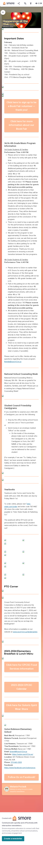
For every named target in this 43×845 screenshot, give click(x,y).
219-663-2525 (16, 762)
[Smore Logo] (9, 3)
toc (3, 12)
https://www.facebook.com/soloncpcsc (19, 768)
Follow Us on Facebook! (21, 777)
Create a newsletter (13, 838)
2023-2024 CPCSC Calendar (21, 687)
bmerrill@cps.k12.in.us (18, 752)
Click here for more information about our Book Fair (21, 125)
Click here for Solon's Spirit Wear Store (21, 707)
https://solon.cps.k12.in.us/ (22, 754)
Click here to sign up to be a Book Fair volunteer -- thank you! (21, 106)
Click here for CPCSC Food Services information (21, 666)
